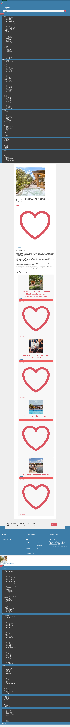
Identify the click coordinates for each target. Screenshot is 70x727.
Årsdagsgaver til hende (10, 64)
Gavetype (4, 665)
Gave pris (3, 694)
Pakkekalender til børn (9, 162)
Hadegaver (8, 136)
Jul (2, 149)
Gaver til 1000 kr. (7, 148)
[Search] (65, 11)
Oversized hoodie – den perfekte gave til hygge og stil (57, 542)
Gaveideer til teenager (9, 108)
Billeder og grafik (39, 545)
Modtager (4, 613)
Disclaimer (28, 548)
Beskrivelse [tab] (19, 247)
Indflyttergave (8, 58)
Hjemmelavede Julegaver (10, 154)
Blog (37, 548)
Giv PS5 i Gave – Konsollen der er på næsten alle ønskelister (58, 546)
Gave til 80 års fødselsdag (10, 29)
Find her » (17, 205)
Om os (27, 545)
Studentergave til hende (12, 43)
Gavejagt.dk (5, 8)
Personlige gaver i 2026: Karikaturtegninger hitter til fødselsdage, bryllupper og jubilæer (57, 544)
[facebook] (2, 546)
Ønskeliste (4, 723)
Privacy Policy (39, 542)
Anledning (4, 568)
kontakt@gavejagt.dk (31, 534)
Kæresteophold (35, 245)
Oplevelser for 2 (40, 245)
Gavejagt (27, 542)
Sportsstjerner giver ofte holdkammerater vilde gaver (57, 541)
